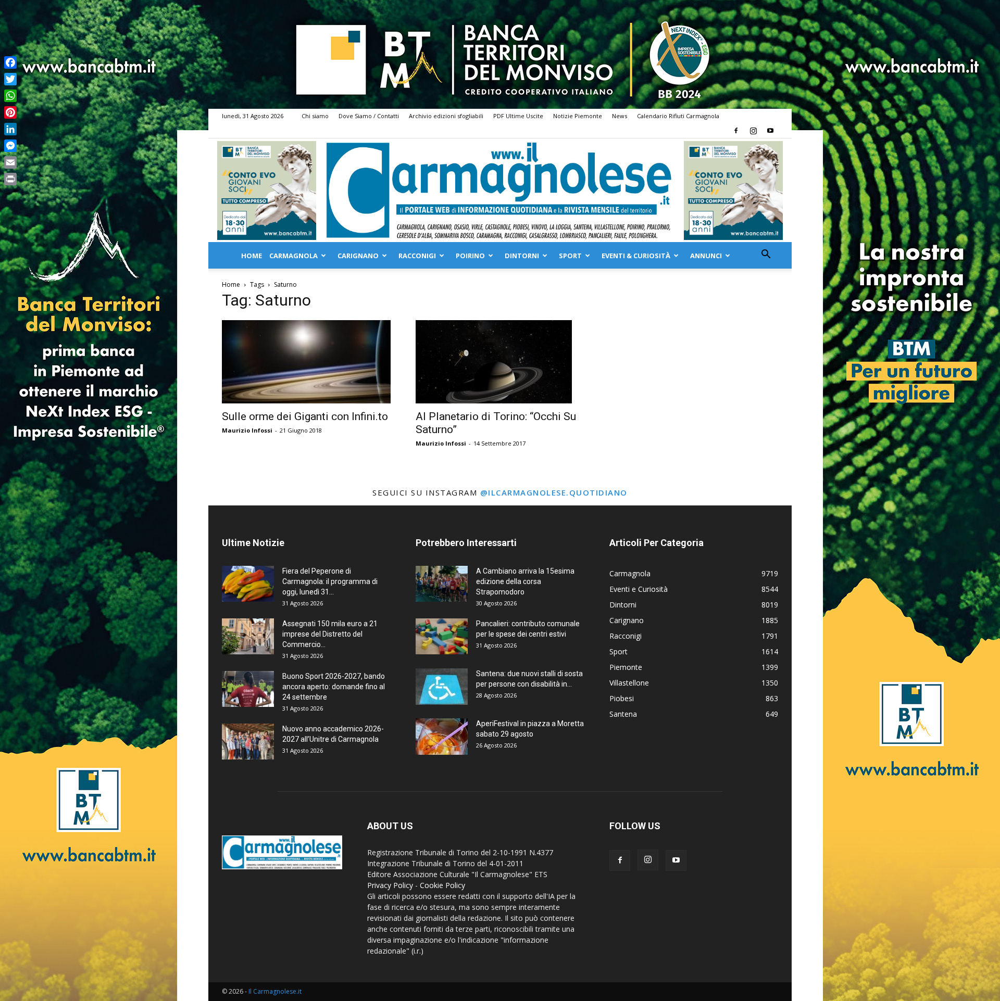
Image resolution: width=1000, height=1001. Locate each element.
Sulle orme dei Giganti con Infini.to (305, 416)
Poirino (470, 255)
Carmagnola (293, 255)
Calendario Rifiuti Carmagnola (678, 116)
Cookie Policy (442, 885)
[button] (765, 255)
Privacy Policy (390, 885)
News (619, 116)
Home (251, 255)
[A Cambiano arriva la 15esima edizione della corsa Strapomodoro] (442, 584)
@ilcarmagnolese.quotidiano (554, 492)
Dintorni (522, 255)
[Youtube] (770, 130)
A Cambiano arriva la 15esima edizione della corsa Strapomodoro (525, 581)
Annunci (706, 255)
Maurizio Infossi (247, 430)
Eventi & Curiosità (636, 255)
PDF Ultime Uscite (518, 116)
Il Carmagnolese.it (275, 991)
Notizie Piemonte (577, 116)
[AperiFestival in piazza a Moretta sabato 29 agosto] (442, 736)
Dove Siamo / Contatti (369, 116)
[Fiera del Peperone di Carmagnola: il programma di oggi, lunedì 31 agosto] (248, 584)
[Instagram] (753, 130)
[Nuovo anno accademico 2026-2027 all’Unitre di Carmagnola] (248, 741)
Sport (570, 255)
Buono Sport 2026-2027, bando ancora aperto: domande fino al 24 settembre (333, 686)
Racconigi (417, 255)
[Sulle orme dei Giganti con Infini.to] (306, 361)
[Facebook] (736, 130)
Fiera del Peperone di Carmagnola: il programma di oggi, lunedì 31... (330, 581)
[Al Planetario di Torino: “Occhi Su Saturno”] (500, 361)
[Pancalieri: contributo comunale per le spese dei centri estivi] (442, 636)
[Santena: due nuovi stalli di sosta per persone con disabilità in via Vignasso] (442, 686)
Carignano (358, 255)
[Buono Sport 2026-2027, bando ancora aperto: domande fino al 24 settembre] (248, 689)
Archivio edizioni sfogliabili (446, 116)
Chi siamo (315, 116)
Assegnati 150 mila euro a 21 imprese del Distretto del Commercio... (330, 634)
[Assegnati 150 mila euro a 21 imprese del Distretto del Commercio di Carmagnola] (248, 636)
